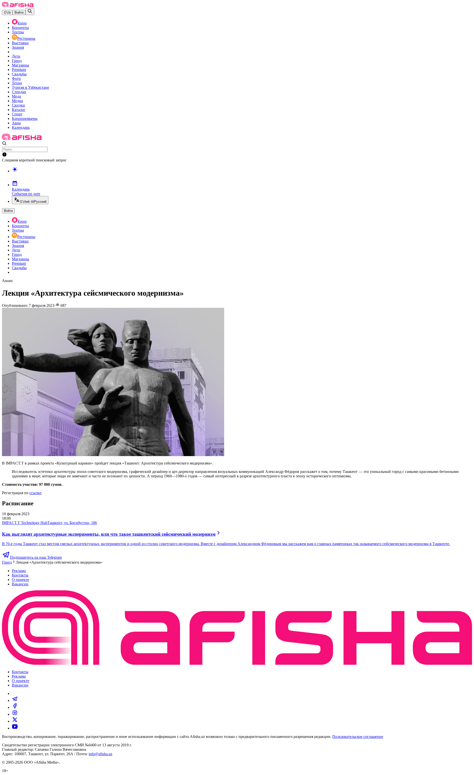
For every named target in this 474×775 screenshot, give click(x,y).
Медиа (17, 101)
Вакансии (20, 584)
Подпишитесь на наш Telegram (36, 557)
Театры (18, 32)
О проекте (20, 579)
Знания (18, 47)
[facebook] (15, 707)
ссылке (35, 493)
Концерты (20, 27)
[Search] (29, 11)
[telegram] (15, 700)
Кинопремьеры (25, 118)
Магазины (20, 65)
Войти (19, 12)
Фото (16, 78)
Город (17, 61)
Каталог (18, 110)
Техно (17, 83)
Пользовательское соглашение (357, 736)
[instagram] (15, 714)
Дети (16, 56)
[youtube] (15, 728)
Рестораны (26, 38)
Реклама (19, 571)
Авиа (16, 123)
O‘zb (7, 12)
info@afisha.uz (100, 754)
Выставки (20, 43)
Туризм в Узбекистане (30, 87)
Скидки (18, 105)
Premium (19, 69)
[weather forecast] (242, 174)
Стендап (19, 92)
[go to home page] (17, 5)
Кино (22, 23)
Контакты (20, 575)
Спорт (17, 114)
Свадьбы (19, 74)
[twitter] (15, 721)
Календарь (21, 127)
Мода (16, 96)
